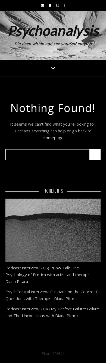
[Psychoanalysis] (53, 35)
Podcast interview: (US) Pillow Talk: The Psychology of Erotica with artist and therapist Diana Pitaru (48, 274)
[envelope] (43, 5)
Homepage (53, 137)
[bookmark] (50, 5)
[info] (65, 5)
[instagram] (58, 5)
